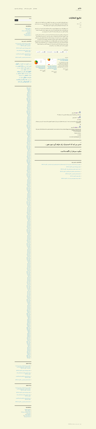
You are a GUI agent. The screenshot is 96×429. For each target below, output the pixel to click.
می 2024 (29, 115)
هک (26, 80)
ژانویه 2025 (28, 106)
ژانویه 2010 (28, 309)
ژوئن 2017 (28, 205)
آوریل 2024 (28, 117)
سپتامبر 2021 (28, 146)
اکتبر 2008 (28, 326)
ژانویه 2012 (28, 281)
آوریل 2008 (28, 333)
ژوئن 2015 (28, 233)
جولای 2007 (28, 344)
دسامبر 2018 (28, 184)
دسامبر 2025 (28, 95)
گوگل (21, 82)
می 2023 (29, 129)
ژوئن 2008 (28, 331)
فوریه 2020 (28, 168)
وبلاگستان (23, 80)
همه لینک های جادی (27, 35)
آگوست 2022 (28, 133)
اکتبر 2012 (28, 270)
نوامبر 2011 (28, 283)
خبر (24, 72)
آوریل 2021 (28, 152)
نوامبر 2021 (28, 143)
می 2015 (29, 234)
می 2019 (29, 178)
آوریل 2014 (28, 249)
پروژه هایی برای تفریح (19, 8)
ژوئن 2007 (28, 345)
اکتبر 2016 (28, 214)
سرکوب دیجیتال (21, 73)
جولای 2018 (28, 190)
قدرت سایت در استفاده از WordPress (73, 424)
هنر (19, 77)
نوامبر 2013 (28, 255)
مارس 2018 (28, 195)
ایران (17, 64)
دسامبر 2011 (28, 282)
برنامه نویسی (20, 66)
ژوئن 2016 (28, 219)
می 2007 (29, 346)
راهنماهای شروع (28, 33)
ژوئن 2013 (28, 261)
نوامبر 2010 (28, 297)
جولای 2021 (28, 148)
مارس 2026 (28, 93)
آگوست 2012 (28, 273)
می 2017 (29, 206)
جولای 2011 (28, 288)
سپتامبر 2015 (28, 229)
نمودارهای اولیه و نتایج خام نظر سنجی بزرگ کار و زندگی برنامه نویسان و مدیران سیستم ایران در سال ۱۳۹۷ (52, 67)
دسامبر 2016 (28, 212)
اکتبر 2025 (28, 97)
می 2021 (29, 150)
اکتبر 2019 (28, 172)
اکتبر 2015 (28, 228)
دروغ (22, 71)
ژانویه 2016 (28, 225)
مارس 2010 (28, 306)
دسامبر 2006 (28, 352)
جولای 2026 (28, 89)
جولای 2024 (28, 113)
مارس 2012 (28, 278)
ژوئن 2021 (28, 149)
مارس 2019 (28, 181)
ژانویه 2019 (28, 183)
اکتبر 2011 (28, 284)
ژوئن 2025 (28, 101)
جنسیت (27, 69)
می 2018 (29, 192)
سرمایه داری (27, 73)
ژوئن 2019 (28, 177)
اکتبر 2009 (28, 312)
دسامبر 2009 (28, 310)
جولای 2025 (28, 100)
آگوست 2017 (28, 203)
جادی (79, 8)
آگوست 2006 (28, 356)
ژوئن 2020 (28, 163)
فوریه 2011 (28, 293)
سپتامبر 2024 (28, 111)
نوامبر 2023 (28, 122)
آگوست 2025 (28, 99)
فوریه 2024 (28, 119)
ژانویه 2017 (28, 211)
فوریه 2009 (28, 321)
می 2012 (29, 276)
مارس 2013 (28, 264)
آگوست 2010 (28, 300)
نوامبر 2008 (28, 325)
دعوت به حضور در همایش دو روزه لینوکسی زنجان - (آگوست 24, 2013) (70, 169)
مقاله (80, 25)
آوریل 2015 (28, 235)
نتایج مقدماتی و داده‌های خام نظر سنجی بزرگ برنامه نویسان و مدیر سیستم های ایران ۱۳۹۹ (40, 67)
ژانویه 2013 (28, 267)
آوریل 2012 (28, 277)
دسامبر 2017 (28, 198)
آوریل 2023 (28, 131)
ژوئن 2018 (28, 191)
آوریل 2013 (28, 263)
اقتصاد (25, 64)
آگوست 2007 (28, 342)
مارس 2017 (28, 209)
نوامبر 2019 (28, 171)
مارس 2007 (28, 348)
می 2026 (29, 91)
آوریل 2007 (28, 347)
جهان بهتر (22, 69)
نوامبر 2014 (28, 241)
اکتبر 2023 (28, 124)
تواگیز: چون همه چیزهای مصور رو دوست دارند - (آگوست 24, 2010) (70, 178)
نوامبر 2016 (28, 213)
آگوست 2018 (28, 189)
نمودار (22, 77)
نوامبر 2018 (28, 185)
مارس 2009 (28, 320)
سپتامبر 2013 (28, 257)
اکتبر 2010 (28, 298)
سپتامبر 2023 (28, 125)
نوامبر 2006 (28, 353)
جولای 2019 (28, 176)
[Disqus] (58, 95)
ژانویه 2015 (28, 239)
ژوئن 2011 (28, 289)
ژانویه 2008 (28, 337)
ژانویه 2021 (28, 155)
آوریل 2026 (28, 92)
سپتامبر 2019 (28, 174)
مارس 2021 (28, 153)
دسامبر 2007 (28, 338)
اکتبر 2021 (28, 145)
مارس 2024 (28, 118)
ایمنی (30, 66)
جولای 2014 (28, 246)
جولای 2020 (28, 162)
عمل (22, 75)
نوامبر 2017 (28, 199)
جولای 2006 (28, 357)
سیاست (29, 75)
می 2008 (29, 332)
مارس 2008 (28, 334)
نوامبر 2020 (28, 157)
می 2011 (29, 290)
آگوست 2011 (28, 286)
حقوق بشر (28, 72)
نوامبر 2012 (28, 269)
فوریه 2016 (28, 224)
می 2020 (29, 164)
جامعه (22, 68)
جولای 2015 (28, 232)
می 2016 (29, 220)
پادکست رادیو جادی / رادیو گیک (26, 30)
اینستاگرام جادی (28, 29)
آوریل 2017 (28, 207)
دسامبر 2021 (28, 142)
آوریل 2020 (28, 165)
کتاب (30, 82)
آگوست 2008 (28, 328)
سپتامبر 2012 (28, 271)
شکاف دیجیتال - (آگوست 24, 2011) (75, 176)
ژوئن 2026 (28, 90)
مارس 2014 (28, 250)
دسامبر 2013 (28, 254)
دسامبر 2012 (28, 268)
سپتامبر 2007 (28, 341)
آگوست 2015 (28, 231)
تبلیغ (16, 66)
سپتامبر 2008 (28, 327)
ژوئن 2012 (28, 275)
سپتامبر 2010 (28, 299)
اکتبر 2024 (28, 110)
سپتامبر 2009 (28, 313)
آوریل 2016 (28, 221)
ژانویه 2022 (28, 141)
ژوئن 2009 (28, 317)
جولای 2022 (28, 134)
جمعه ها (30, 69)
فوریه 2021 (28, 154)
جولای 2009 (28, 316)
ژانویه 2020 (28, 169)
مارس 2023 (28, 132)
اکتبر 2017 (28, 200)
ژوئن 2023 (28, 128)
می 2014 (29, 248)
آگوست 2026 (28, 88)
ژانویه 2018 (28, 197)
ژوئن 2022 (28, 135)
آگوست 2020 (28, 161)
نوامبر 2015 (28, 227)
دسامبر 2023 (28, 121)
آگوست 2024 (28, 112)
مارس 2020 (28, 167)
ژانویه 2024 (28, 120)
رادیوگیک (19, 72)
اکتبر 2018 (28, 186)
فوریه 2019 (28, 182)
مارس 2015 (28, 236)
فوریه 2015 (28, 238)
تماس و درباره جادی (28, 8)
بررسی (25, 66)
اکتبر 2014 (28, 242)
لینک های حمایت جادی (27, 34)
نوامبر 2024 (28, 108)
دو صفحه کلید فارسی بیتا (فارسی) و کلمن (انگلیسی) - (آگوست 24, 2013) (70, 171)
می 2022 (29, 136)
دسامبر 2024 (28, 107)
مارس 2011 (28, 292)
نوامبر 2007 (28, 339)
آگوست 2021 (28, 147)
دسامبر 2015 (28, 226)
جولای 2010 (28, 302)
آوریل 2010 (28, 305)
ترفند (30, 68)
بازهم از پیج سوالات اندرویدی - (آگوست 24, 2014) (73, 166)
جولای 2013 (28, 260)
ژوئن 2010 (28, 303)
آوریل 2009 (28, 319)
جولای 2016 (28, 218)
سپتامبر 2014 (28, 243)
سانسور (30, 73)
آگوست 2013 (28, 259)
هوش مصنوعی (29, 79)
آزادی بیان (30, 64)
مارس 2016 (28, 223)
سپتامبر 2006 (28, 355)
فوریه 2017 (28, 210)
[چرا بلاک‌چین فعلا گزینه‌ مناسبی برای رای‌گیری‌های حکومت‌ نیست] (62, 65)
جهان (25, 70)
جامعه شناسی (18, 68)
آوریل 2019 (28, 179)
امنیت (21, 64)
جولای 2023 (28, 127)
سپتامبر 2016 (28, 216)
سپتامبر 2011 (28, 285)
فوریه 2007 (28, 349)
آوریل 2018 (28, 193)
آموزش (27, 64)
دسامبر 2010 (28, 296)
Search (30, 18)
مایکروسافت (29, 77)
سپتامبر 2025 (28, 98)
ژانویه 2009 (28, 323)
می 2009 (29, 318)
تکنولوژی (28, 68)
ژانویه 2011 (28, 295)
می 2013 (29, 262)
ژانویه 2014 (28, 253)
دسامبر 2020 (28, 156)
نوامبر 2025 (28, 96)
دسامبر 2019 (28, 170)
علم (23, 75)
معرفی (25, 77)
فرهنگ (20, 75)
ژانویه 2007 (28, 350)
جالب (25, 68)
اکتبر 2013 (28, 256)
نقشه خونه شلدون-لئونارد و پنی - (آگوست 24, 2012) (72, 173)
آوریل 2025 (28, 104)
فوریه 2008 (28, 335)
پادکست (18, 80)
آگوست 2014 (28, 245)
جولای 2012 (28, 274)
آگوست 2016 (28, 217)
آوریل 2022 (28, 138)
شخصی (26, 75)
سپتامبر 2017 (28, 202)
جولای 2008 (28, 330)
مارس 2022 (28, 139)
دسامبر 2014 (28, 240)
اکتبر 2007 (28, 340)
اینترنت (27, 66)
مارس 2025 (28, 105)
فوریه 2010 (28, 307)
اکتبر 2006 (28, 354)
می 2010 (29, 304)
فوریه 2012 (28, 280)
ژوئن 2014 (28, 247)
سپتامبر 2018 (28, 188)
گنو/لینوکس (25, 82)
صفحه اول (35, 8)
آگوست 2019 (28, 175)
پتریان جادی (28, 32)
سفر (16, 73)
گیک (19, 82)
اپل (19, 64)
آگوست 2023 (28, 126)
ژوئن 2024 (28, 114)
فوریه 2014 (28, 252)
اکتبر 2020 (28, 159)
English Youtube (27, 28)
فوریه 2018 (28, 196)
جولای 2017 (28, 204)
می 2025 (29, 103)
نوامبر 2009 (28, 311)
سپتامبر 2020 (28, 160)
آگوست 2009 (28, 314)
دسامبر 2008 (28, 324)
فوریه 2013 (28, 266)
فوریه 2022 (28, 140)
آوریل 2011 (28, 291)
